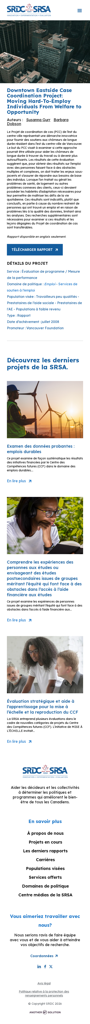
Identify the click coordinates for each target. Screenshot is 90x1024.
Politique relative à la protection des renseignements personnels (44, 993)
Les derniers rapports (45, 850)
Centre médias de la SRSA (45, 894)
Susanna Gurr (38, 119)
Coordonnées (41, 956)
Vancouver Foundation (45, 328)
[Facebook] (45, 966)
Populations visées (45, 868)
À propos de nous (45, 833)
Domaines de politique (45, 886)
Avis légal (44, 983)
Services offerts (45, 877)
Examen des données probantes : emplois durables (41, 448)
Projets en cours (45, 842)
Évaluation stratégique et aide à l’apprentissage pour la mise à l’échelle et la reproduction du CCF (42, 707)
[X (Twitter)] (51, 966)
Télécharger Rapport (32, 250)
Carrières (45, 859)
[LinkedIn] (39, 966)
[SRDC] (29, 9)
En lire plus (16, 481)
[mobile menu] (79, 7)
